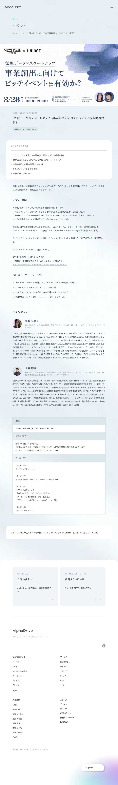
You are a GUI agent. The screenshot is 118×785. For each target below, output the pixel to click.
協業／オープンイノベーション (25, 129)
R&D (62, 680)
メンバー (16, 691)
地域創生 (63, 666)
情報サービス (17, 709)
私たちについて (19, 657)
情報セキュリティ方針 (40, 749)
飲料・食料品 (17, 728)
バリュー (16, 666)
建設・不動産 (17, 719)
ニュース (63, 700)
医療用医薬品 (17, 732)
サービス (63, 657)
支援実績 (16, 700)
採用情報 (64, 722)
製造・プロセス (18, 714)
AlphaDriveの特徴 (20, 671)
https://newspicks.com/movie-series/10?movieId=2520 (40, 265)
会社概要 (16, 680)
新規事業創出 (65, 662)
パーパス (16, 662)
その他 (15, 737)
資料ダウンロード (67, 718)
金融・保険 (16, 723)
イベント (63, 685)
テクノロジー (64, 671)
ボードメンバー (18, 676)
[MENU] (112, 7)
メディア (63, 676)
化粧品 (15, 705)
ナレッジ (63, 709)
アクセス (16, 685)
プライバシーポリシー (20, 749)
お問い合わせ (65, 713)
